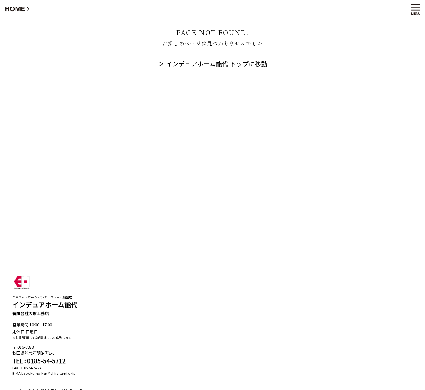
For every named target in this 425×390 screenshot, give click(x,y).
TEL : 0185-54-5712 (39, 360)
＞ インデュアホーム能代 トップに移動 (212, 63)
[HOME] (17, 8)
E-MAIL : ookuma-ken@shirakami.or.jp (44, 373)
